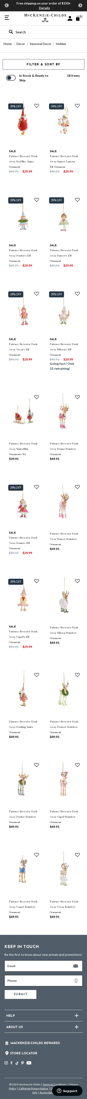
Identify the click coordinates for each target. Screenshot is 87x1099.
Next (80, 5)
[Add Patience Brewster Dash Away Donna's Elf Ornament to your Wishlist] (36, 486)
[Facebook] (11, 1063)
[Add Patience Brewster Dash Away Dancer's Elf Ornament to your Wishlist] (77, 199)
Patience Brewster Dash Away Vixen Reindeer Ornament (64, 906)
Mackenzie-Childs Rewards (35, 1043)
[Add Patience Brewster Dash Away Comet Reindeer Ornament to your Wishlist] (36, 854)
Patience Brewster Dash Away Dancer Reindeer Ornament (64, 539)
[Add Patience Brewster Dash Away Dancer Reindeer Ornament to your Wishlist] (77, 486)
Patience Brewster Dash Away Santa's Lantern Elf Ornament (64, 161)
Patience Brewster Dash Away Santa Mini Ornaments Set (23, 449)
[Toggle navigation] (6, 18)
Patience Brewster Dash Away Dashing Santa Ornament (23, 727)
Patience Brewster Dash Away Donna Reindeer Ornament (64, 449)
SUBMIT (20, 994)
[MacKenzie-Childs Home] (45, 17)
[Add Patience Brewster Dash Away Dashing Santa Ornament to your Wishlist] (36, 674)
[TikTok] (17, 1063)
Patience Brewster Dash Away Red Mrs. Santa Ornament (23, 161)
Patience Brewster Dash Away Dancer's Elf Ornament (64, 255)
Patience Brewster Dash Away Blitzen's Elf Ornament (64, 349)
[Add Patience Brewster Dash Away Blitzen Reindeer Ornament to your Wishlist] (77, 581)
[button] (70, 18)
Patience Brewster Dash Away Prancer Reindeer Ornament (64, 727)
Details (44, 8)
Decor (21, 44)
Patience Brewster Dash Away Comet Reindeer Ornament (23, 906)
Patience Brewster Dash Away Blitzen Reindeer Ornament (64, 632)
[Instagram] (6, 1063)
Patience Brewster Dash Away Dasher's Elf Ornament (23, 255)
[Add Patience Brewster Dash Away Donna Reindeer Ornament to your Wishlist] (77, 397)
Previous (6, 5)
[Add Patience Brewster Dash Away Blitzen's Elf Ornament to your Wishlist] (77, 293)
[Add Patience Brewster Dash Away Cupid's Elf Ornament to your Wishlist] (36, 581)
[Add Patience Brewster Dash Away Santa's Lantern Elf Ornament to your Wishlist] (77, 105)
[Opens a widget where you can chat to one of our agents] (67, 1091)
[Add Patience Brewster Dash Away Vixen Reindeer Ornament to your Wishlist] (77, 854)
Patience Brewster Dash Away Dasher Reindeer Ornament (23, 816)
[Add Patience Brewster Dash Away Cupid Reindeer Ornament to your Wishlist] (77, 764)
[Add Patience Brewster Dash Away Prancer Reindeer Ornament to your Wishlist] (77, 674)
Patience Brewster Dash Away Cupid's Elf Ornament (23, 636)
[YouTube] (29, 1063)
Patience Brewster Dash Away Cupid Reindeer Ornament (64, 816)
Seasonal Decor (40, 44)
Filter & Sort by (43, 64)
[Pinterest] (22, 1063)
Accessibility (47, 1092)
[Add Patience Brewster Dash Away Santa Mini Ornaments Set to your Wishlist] (36, 397)
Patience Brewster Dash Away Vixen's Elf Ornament (23, 349)
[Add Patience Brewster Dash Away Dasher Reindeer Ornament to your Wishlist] (36, 764)
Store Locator (23, 1053)
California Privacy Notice (33, 1088)
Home (8, 44)
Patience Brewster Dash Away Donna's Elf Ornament (23, 543)
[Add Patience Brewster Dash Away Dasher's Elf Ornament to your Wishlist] (36, 199)
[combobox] (39, 32)
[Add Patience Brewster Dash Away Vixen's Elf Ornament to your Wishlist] (36, 293)
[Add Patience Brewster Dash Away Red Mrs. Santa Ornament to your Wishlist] (36, 105)
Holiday (61, 44)
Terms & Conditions (54, 1084)
